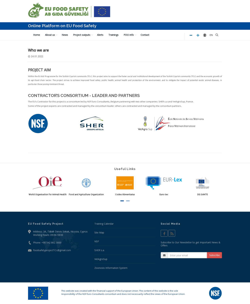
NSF (96, 241)
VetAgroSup (100, 259)
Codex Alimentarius (125, 194)
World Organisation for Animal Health (47, 194)
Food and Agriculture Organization (86, 194)
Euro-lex (164, 194)
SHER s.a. (99, 250)
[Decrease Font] (198, 35)
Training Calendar (104, 223)
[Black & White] (204, 35)
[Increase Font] (191, 35)
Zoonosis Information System (110, 267)
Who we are (38, 50)
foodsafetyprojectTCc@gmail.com (52, 250)
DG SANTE (202, 194)
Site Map (99, 232)
